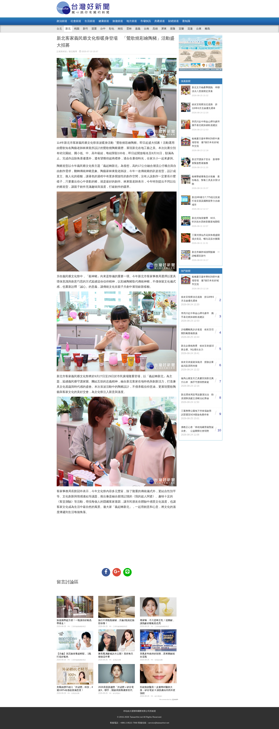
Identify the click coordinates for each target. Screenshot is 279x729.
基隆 (172, 28)
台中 (102, 28)
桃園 (76, 28)
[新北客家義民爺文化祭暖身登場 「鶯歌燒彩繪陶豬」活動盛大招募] (106, 572)
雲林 (129, 28)
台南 (146, 28)
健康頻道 (104, 21)
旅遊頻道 (117, 21)
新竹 (85, 28)
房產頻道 (159, 21)
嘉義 (137, 28)
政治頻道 (62, 21)
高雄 (155, 28)
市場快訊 (145, 21)
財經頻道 (173, 21)
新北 (68, 28)
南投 (120, 28)
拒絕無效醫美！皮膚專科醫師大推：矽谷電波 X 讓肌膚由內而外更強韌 (157, 690)
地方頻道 (131, 21)
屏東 (164, 28)
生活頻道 (90, 21)
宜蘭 (181, 28)
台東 (198, 28)
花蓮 (190, 28)
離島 (207, 28)
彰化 (111, 28)
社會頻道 (76, 21)
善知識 (186, 21)
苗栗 (94, 28)
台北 (59, 28)
